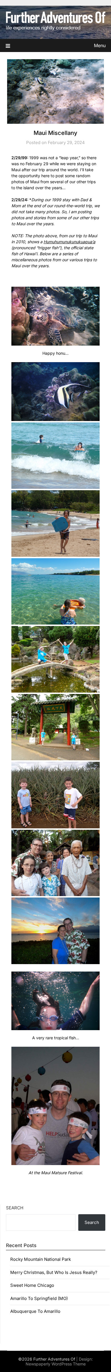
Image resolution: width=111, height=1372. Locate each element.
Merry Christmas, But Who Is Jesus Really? (53, 1272)
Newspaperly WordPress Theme (56, 1363)
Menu (100, 45)
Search (14, 1208)
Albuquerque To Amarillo (35, 1311)
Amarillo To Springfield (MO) (39, 1298)
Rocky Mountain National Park (40, 1259)
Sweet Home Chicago (32, 1285)
